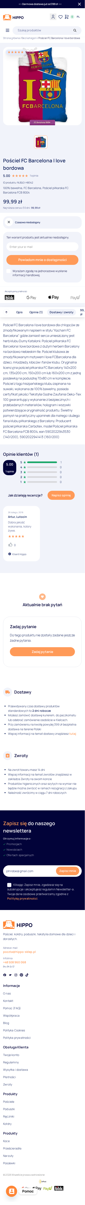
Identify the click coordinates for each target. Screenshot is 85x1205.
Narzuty (8, 1156)
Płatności (9, 1077)
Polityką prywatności (22, 898)
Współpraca (11, 1015)
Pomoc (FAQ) (12, 1008)
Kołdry (7, 1124)
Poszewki (9, 1163)
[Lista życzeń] (60, 17)
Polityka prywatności (17, 1038)
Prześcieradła (12, 1148)
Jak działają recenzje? (25, 495)
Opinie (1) (36, 312)
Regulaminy (11, 1062)
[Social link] (4, 975)
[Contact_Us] (11, 1191)
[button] (40, 142)
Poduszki (9, 1109)
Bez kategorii (29, 38)
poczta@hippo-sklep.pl (19, 952)
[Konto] (53, 17)
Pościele (8, 1102)
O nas (7, 993)
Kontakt (8, 1001)
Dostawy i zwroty (61, 312)
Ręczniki (8, 1116)
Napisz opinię (61, 495)
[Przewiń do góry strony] (6, 312)
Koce (6, 1141)
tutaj (72, 734)
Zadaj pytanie (42, 651)
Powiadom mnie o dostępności (42, 259)
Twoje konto (11, 1055)
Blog (6, 1023)
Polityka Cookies (14, 1030)
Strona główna (11, 38)
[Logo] (13, 17)
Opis (19, 312)
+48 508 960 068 (14, 962)
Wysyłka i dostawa (15, 1070)
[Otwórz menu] (7, 30)
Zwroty (7, 1084)
